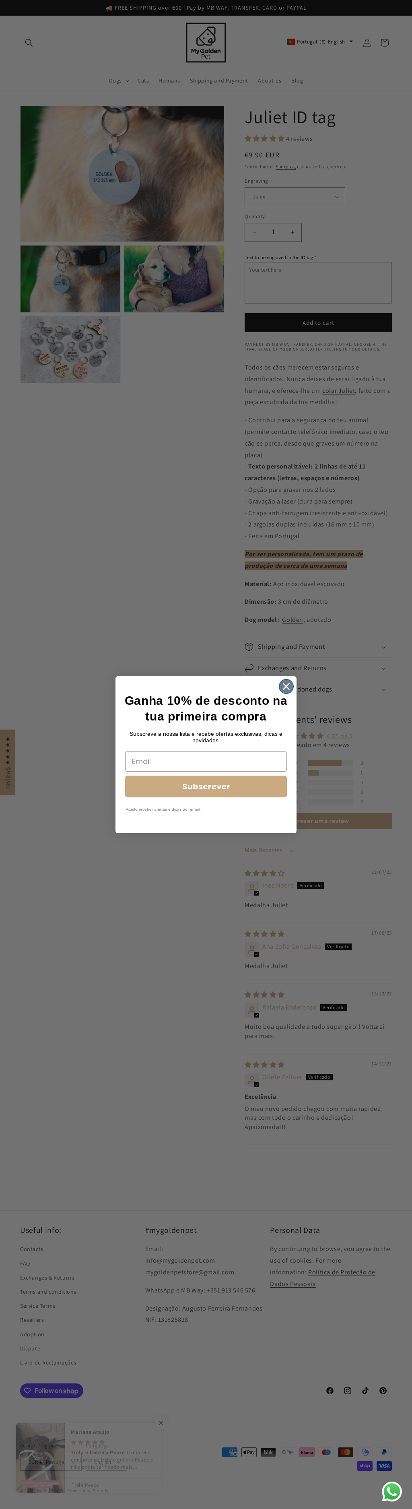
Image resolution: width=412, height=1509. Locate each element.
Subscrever (206, 786)
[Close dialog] (286, 686)
